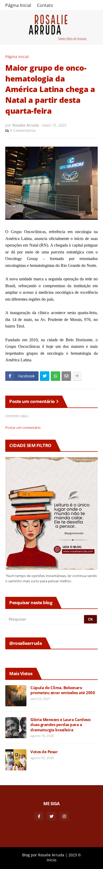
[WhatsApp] (55, 376)
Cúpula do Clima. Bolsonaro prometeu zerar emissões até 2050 (62, 690)
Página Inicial (18, 5)
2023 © (74, 854)
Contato (45, 5)
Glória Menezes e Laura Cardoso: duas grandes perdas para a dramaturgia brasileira (60, 724)
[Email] (66, 376)
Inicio (51, 859)
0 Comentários (23, 130)
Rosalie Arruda (51, 854)
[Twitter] (44, 376)
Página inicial (17, 56)
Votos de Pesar (44, 751)
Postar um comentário (23, 427)
